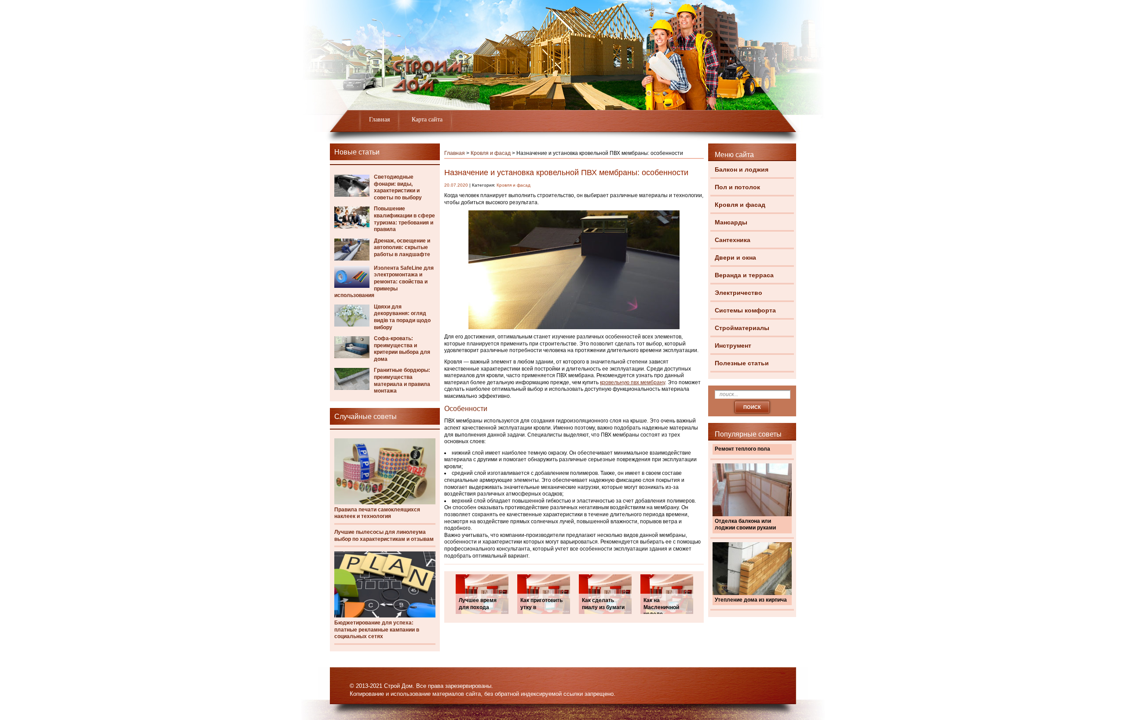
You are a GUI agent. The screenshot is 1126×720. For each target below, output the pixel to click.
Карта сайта (427, 119)
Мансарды (731, 222)
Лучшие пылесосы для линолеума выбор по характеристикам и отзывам (384, 535)
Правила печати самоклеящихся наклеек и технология (377, 513)
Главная (379, 119)
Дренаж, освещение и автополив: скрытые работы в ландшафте (402, 247)
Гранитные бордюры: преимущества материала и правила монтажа (402, 380)
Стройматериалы (742, 327)
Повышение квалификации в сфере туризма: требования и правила (404, 219)
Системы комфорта (745, 310)
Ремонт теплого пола (742, 449)
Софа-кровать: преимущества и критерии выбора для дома (402, 348)
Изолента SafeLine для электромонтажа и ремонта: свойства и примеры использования (384, 281)
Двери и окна (735, 257)
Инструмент (733, 345)
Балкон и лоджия (741, 169)
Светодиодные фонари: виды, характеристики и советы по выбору (398, 187)
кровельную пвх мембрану (632, 382)
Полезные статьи (742, 363)
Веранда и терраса (744, 275)
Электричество (738, 292)
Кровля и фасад (740, 204)
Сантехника (732, 239)
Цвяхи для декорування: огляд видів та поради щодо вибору (402, 317)
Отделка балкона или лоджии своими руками (745, 524)
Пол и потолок (737, 187)
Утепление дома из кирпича (751, 600)
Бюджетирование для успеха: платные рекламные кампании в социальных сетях (376, 629)
